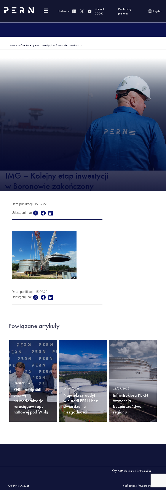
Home (11, 45)
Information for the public (137, 470)
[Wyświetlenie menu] (46, 10)
